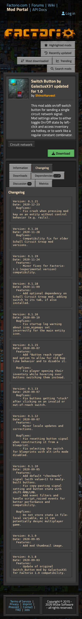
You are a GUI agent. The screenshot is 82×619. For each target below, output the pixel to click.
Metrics (44, 183)
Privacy (14, 604)
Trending (65, 61)
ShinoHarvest (45, 95)
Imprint (27, 604)
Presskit (14, 607)
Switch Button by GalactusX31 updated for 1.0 (49, 86)
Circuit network (21, 144)
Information (20, 168)
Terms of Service (20, 601)
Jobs (27, 609)
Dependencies (47, 175)
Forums (38, 5)
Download (62, 153)
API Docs (39, 10)
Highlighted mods (60, 45)
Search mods (62, 68)
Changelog (42, 168)
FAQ (18, 609)
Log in (70, 13)
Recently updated (59, 53)
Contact (28, 607)
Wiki (51, 5)
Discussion (22, 183)
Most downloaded (37, 61)
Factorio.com (17, 5)
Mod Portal (17, 9)
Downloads (20, 175)
